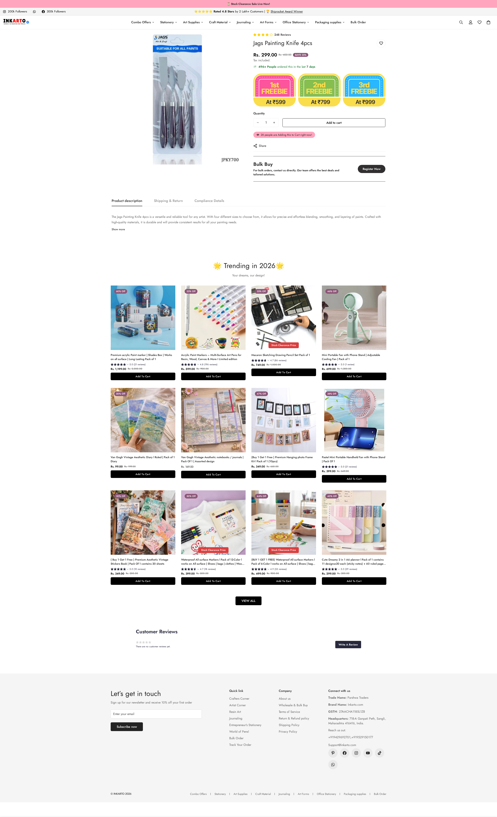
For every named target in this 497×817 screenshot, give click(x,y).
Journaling (244, 22)
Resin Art (235, 712)
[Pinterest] (333, 753)
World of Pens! (239, 731)
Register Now (372, 169)
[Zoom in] (235, 40)
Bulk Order (358, 22)
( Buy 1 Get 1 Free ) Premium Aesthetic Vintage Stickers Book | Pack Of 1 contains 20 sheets (139, 562)
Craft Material (218, 22)
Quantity (259, 113)
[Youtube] (368, 753)
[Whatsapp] (34, 11)
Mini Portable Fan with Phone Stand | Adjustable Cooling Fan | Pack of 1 (351, 357)
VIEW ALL (248, 601)
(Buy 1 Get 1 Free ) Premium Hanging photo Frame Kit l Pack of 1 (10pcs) (282, 459)
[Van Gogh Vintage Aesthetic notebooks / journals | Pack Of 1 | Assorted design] (213, 420)
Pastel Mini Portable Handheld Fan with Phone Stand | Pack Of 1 (353, 459)
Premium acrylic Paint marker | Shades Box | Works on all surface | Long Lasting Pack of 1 (141, 357)
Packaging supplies (328, 22)
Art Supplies (191, 22)
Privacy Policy (288, 731)
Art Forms (266, 22)
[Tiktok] (379, 753)
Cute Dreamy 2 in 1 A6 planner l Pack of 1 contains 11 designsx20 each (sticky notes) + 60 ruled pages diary (353, 562)
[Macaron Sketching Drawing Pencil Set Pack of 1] (283, 318)
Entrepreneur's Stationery (245, 725)
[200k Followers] (356, 753)
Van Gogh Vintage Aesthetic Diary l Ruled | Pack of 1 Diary (143, 459)
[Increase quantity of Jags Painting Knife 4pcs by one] (274, 122)
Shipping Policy (289, 725)
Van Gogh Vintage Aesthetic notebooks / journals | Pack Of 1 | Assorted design (212, 459)
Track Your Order (240, 745)
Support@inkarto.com (342, 745)
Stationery (167, 22)
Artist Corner (237, 705)
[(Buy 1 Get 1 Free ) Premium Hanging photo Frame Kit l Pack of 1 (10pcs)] (283, 420)
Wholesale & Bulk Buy (293, 705)
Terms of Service (289, 712)
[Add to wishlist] (381, 43)
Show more (118, 229)
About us (284, 698)
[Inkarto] (16, 22)
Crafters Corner (239, 698)
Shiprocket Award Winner (287, 11)
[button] (488, 22)
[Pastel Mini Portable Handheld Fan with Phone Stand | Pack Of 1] (354, 420)
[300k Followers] (344, 753)
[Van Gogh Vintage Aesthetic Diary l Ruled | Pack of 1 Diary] (143, 420)
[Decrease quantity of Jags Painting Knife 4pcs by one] (258, 122)
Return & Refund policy (294, 718)
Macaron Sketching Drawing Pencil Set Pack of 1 (280, 355)
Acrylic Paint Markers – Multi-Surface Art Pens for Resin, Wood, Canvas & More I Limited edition (211, 357)
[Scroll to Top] (489, 795)
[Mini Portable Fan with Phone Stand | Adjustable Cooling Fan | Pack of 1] (354, 318)
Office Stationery (294, 22)
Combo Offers (141, 22)
